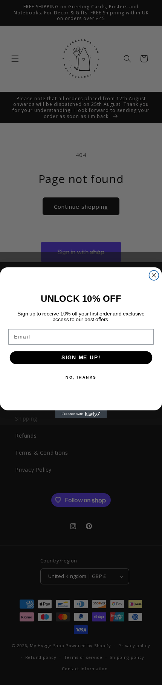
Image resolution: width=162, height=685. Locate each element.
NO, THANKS (81, 377)
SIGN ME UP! (81, 357)
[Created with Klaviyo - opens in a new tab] (81, 414)
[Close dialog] (154, 275)
